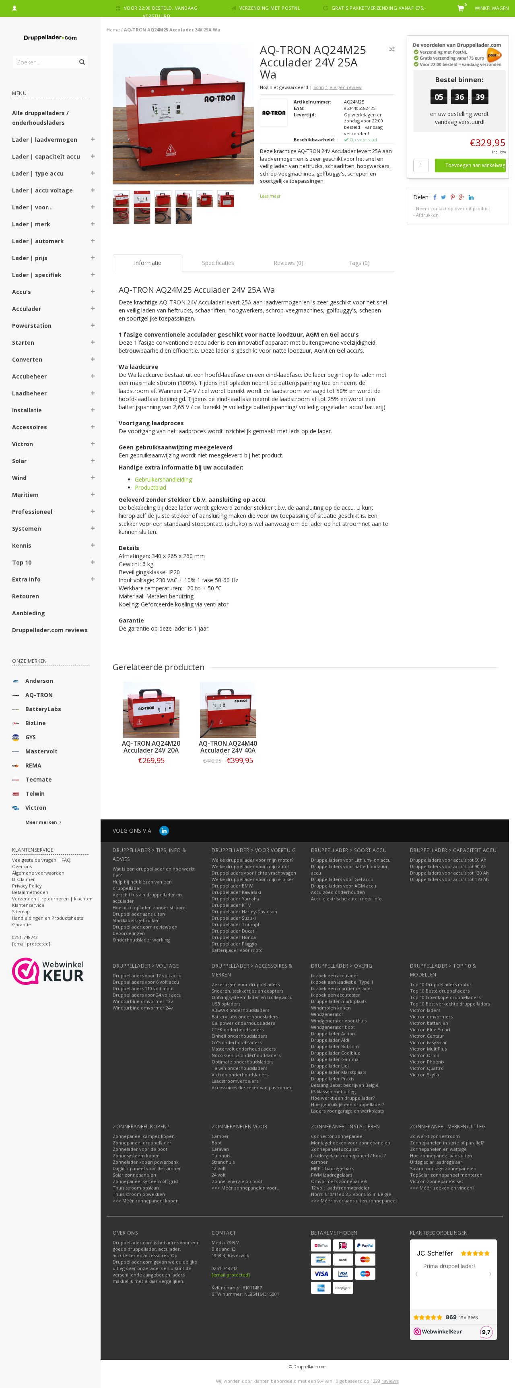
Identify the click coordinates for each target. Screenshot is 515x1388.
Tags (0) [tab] (359, 263)
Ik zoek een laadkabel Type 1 (342, 982)
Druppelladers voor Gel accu (342, 879)
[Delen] (434, 197)
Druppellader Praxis (332, 1079)
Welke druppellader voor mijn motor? (252, 860)
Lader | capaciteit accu (46, 156)
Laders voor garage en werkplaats (347, 1111)
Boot (217, 1143)
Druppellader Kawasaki (236, 892)
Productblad (150, 487)
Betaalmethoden (30, 892)
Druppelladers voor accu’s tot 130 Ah (449, 873)
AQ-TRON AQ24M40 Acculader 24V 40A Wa (228, 750)
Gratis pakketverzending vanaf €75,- (379, 8)
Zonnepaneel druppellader (142, 1143)
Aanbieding (28, 613)
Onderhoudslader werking (141, 940)
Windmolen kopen (331, 1008)
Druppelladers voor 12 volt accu (147, 975)
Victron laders (425, 1010)
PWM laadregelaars (331, 1175)
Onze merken (29, 661)
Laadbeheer (29, 393)
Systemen (26, 528)
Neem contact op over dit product (453, 208)
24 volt (219, 1175)
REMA (33, 765)
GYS (30, 737)
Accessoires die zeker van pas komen (252, 1087)
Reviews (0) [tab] (288, 263)
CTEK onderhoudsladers (238, 1029)
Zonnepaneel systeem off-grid (145, 1181)
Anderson (39, 681)
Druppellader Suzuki (234, 918)
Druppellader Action (333, 1033)
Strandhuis (223, 1162)
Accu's (21, 292)
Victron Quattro (427, 1068)
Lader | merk (31, 224)
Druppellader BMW (232, 886)
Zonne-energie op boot (237, 1181)
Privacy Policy (27, 886)
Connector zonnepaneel (337, 1136)
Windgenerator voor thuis (339, 1021)
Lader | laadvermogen (44, 139)
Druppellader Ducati (233, 931)
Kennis (21, 545)
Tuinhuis (221, 1155)
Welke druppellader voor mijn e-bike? (252, 879)
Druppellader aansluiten (139, 914)
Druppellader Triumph (236, 924)
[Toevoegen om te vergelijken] (392, 49)
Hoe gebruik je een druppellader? (347, 1104)
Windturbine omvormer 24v (143, 1008)
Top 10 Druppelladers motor (441, 984)
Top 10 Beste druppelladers (440, 991)
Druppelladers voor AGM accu (343, 886)
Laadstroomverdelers (235, 1081)
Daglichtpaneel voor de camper (147, 1168)
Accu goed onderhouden (338, 892)
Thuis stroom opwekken (139, 1194)
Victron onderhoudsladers (240, 1075)
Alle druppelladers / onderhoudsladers (40, 117)
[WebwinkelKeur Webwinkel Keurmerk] (62, 971)
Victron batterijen (429, 1023)
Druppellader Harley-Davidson (244, 911)
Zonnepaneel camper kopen (144, 1136)
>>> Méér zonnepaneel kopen (146, 1201)
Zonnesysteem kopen (136, 1155)
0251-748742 (25, 937)
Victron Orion (424, 1055)
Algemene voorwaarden (38, 873)
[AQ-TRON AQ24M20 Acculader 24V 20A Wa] (151, 710)
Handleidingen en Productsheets (47, 918)
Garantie (21, 924)
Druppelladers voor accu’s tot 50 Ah (448, 860)
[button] (93, 140)
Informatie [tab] (147, 263)
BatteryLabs (43, 709)
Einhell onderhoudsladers (239, 1036)
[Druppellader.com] (50, 38)
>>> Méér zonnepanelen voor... (246, 1188)
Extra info (26, 579)
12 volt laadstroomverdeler (340, 1188)
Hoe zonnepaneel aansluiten (441, 1155)
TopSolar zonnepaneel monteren (446, 1175)
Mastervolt (41, 751)
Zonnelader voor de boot (140, 1149)
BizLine (35, 723)
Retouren (25, 596)
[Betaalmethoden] (321, 1245)
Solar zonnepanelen (134, 1175)
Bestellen (151, 777)
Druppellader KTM (231, 905)
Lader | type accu (38, 173)
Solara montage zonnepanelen (443, 1168)
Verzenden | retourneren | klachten (52, 899)
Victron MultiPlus (428, 1049)
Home (113, 30)
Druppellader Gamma (334, 1059)
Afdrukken (427, 215)
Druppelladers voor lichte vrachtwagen (254, 873)
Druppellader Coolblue (335, 1053)
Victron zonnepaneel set (436, 1181)
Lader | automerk (38, 241)
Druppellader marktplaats (339, 1001)
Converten (27, 359)
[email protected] (231, 1275)
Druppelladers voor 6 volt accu (146, 982)
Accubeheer (29, 376)
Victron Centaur (427, 1036)
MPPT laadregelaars (332, 1168)
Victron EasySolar (428, 1042)
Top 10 (21, 562)
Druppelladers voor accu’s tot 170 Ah (449, 879)
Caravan (220, 1149)
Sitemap (21, 911)
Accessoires (29, 427)
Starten (23, 342)
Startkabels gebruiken (136, 920)
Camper (220, 1136)
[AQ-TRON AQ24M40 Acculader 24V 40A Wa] (228, 710)
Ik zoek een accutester (335, 995)
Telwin (35, 793)
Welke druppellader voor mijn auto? (250, 866)
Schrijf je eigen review (337, 87)
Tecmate (38, 779)
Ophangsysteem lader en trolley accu (252, 997)
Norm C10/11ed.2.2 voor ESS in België (351, 1194)
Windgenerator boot (333, 1027)
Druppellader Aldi (330, 1040)
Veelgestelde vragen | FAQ (41, 860)
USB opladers (226, 1004)
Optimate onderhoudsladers (242, 1062)
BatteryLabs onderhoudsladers (245, 1017)
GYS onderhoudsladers (237, 1042)
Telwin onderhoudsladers (239, 1068)
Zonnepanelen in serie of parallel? (447, 1143)
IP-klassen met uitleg (333, 1091)
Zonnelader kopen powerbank (146, 1162)
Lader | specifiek (37, 275)
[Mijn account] (14, 7)
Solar (19, 461)
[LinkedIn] (164, 830)
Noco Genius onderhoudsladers (246, 1055)
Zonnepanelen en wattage (438, 1149)
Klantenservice (28, 905)
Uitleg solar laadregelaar (436, 1162)
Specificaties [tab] (218, 263)
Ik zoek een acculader (334, 975)
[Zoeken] (81, 57)
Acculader (26, 308)
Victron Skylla (424, 1075)
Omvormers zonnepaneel (339, 1181)
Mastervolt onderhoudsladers (244, 1049)
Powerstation (32, 325)
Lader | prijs (29, 258)
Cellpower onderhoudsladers (243, 1023)
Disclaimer (23, 879)
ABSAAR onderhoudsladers (240, 1010)
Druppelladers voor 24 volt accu (147, 995)
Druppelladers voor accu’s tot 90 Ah (448, 866)
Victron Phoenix (427, 1062)
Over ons (22, 866)
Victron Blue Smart (430, 1029)
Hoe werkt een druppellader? (343, 1098)
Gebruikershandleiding (163, 479)
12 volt (219, 1168)
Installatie (27, 410)
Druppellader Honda (234, 937)
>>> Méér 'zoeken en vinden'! (442, 1188)
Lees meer (270, 196)
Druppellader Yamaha (235, 899)
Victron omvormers (431, 1017)
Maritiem (25, 495)
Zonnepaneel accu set (335, 1149)
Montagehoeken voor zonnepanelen (350, 1143)
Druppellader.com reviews (50, 630)
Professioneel (32, 511)
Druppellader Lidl (330, 1066)
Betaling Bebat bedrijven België (345, 1085)
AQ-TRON (39, 695)
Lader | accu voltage (42, 190)
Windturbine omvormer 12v (143, 1001)
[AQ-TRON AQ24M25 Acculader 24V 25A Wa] (183, 116)
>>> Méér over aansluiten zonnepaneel (354, 1201)
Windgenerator (327, 1014)
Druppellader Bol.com (335, 1046)
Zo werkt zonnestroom (435, 1136)
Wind (19, 478)
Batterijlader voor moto (237, 950)
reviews (389, 1381)
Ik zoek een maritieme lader (342, 988)
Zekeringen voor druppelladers (246, 984)
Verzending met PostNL (270, 8)
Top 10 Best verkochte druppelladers (450, 1004)
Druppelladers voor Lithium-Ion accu (351, 860)
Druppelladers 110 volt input (143, 988)
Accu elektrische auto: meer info (346, 899)
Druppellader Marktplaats (338, 1072)
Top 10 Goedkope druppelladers (445, 997)
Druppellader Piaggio (234, 944)
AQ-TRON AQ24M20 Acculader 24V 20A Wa (151, 750)
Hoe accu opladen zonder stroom (149, 907)
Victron (22, 444)
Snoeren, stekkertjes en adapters (247, 991)
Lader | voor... (32, 207)
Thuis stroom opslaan (136, 1188)
